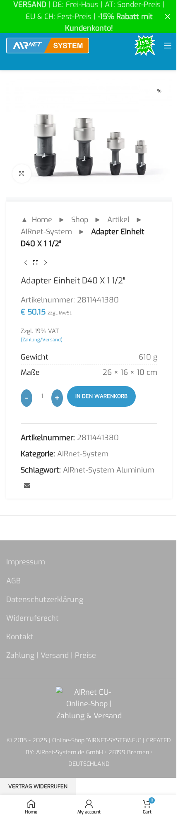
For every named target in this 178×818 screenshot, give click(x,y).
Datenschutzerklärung (44, 600)
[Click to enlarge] (21, 173)
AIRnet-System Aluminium (108, 470)
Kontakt (19, 637)
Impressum (25, 562)
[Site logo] (47, 45)
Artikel (118, 220)
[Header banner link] (89, 16)
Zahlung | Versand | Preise (51, 655)
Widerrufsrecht (32, 618)
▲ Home (36, 220)
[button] (15, 803)
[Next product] (46, 263)
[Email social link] (27, 486)
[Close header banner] (167, 16)
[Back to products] (36, 263)
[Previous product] (26, 263)
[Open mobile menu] (167, 45)
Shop (79, 220)
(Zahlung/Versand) (42, 339)
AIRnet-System (46, 232)
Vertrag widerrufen (37, 786)
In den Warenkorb (101, 396)
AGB (13, 581)
